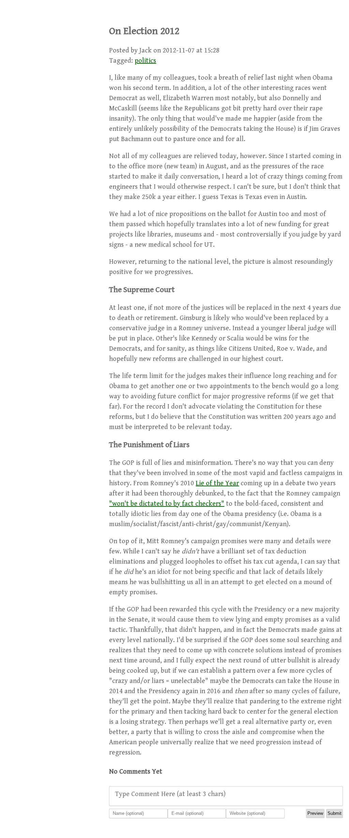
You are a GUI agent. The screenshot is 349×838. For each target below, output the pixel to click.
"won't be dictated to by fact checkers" (166, 504)
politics (145, 61)
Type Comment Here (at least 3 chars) (170, 794)
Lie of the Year (217, 483)
